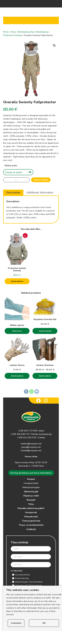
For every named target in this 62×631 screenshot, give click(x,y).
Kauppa (31, 478)
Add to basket (41, 179)
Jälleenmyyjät (31, 491)
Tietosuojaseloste (31, 520)
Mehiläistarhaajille (31, 487)
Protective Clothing (12, 35)
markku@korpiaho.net (31, 443)
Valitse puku (11, 165)
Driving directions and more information (31, 472)
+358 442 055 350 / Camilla (31, 437)
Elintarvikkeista (22, 578)
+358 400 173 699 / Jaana (31, 430)
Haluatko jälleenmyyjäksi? (31, 508)
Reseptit (31, 499)
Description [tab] (13, 192)
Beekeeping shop (26, 31)
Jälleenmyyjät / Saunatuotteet (28, 581)
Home (6, 31)
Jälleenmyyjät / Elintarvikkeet (28, 585)
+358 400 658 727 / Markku (24, 434)
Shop (13, 31)
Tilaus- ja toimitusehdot (31, 524)
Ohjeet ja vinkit (31, 495)
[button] (54, 45)
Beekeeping (42, 31)
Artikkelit (31, 529)
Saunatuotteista (22, 574)
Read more (17, 331)
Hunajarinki (31, 512)
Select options (17, 281)
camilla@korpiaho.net (31, 450)
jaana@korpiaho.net (31, 447)
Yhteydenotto (31, 516)
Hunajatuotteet (31, 483)
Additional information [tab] (39, 192)
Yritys (31, 504)
